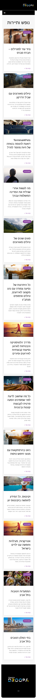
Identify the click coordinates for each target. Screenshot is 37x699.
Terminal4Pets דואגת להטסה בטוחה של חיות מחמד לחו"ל (18, 144)
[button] (4, 12)
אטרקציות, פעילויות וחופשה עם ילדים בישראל (19, 545)
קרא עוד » (27, 68)
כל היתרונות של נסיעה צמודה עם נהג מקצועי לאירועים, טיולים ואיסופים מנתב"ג (18, 292)
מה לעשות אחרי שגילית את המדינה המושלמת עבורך (20, 192)
